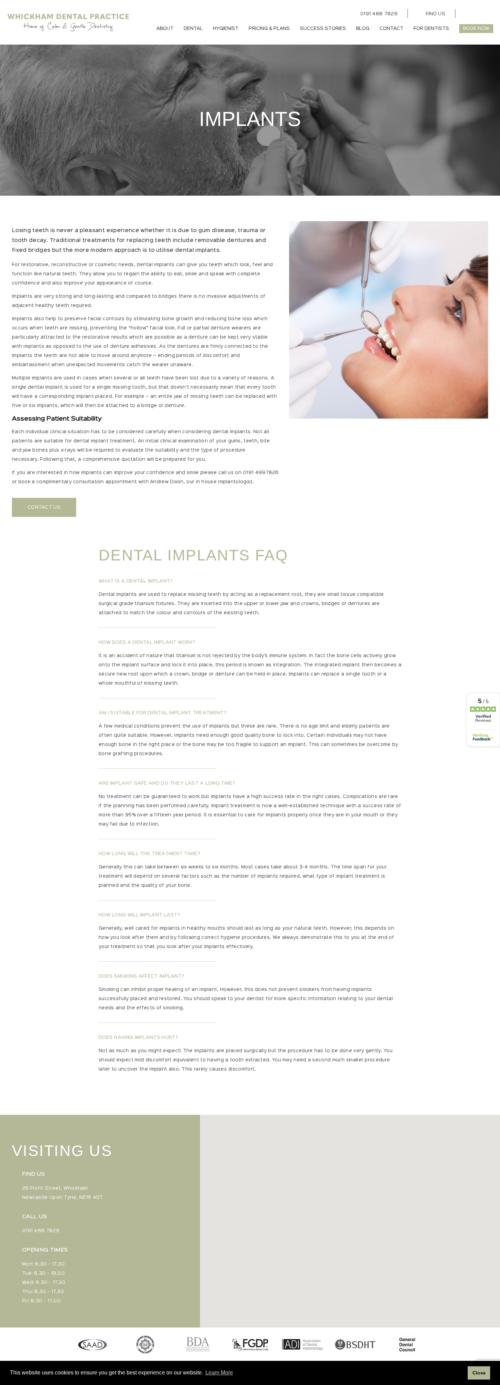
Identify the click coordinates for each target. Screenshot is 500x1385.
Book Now (476, 29)
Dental (193, 29)
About (164, 29)
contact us (44, 507)
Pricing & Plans (269, 29)
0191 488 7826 (379, 14)
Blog (362, 29)
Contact (391, 29)
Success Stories (323, 29)
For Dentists (431, 29)
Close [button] (479, 1372)
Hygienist (225, 29)
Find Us (435, 14)
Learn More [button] (219, 1372)
